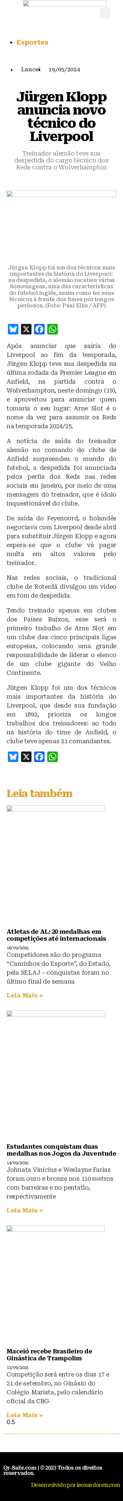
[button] (105, 13)
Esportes (32, 42)
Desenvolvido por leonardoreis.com (75, 1485)
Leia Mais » (25, 995)
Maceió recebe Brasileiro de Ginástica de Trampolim (49, 1355)
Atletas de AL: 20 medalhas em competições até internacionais (56, 935)
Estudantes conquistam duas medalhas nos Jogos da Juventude (61, 1150)
